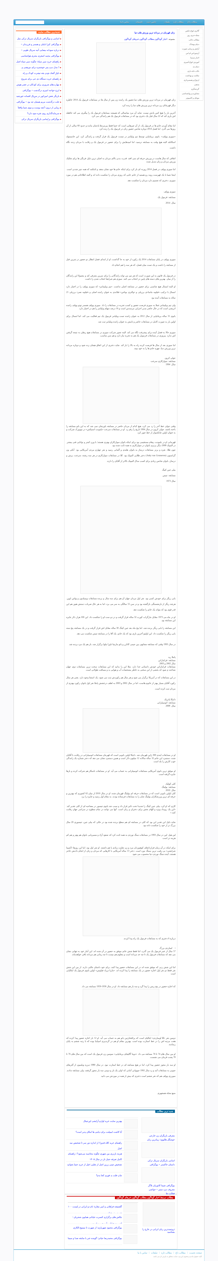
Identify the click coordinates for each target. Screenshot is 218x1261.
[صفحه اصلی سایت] (201, 23)
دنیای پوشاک (194, 44)
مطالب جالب (194, 40)
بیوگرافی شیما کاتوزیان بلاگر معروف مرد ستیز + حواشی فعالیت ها (161, 1189)
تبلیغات (167, 22)
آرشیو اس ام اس (192, 53)
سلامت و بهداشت (192, 75)
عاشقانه (139, 22)
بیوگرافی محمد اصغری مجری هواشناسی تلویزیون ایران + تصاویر (40, 56)
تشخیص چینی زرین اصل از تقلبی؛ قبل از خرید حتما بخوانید (94, 1164)
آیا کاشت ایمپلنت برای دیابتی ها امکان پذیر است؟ (99, 1132)
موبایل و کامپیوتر (192, 98)
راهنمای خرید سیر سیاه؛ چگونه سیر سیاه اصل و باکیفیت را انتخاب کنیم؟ (37, 61)
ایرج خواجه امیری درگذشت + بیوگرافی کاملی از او (41, 90)
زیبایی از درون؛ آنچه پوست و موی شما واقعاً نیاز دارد (38, 107)
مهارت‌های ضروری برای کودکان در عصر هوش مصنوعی (37, 84)
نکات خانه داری (193, 71)
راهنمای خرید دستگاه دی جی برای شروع (40, 79)
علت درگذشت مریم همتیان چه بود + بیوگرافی (37, 102)
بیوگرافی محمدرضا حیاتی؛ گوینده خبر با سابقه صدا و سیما (95, 1238)
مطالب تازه (178, 22)
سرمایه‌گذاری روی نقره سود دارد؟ (43, 113)
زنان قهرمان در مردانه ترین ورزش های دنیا (155, 32)
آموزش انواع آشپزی (191, 62)
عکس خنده (151, 22)
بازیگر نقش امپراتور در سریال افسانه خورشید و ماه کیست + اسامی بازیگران (37, 96)
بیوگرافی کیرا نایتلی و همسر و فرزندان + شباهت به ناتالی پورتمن (40, 44)
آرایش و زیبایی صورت (190, 49)
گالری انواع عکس (192, 31)
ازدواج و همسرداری (191, 80)
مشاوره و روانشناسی (190, 93)
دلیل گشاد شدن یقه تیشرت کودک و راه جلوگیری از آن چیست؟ (41, 73)
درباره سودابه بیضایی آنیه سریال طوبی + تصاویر (40, 50)
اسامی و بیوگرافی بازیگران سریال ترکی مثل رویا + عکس (38, 38)
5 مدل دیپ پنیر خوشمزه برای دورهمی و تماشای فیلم (40, 67)
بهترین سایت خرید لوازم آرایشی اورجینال (102, 1121)
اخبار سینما (194, 58)
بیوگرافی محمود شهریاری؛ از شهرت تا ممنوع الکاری (97, 1227)
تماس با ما (124, 22)
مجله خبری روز (193, 35)
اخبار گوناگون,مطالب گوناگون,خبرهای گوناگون (145, 39)
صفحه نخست (195, 1253)
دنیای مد (196, 67)
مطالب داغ (192, 22)
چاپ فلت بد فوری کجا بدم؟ (109, 1175)
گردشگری (195, 89)
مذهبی (196, 84)
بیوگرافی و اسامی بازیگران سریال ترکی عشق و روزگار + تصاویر (40, 119)
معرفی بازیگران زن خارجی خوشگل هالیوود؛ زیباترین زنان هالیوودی (161, 1139)
